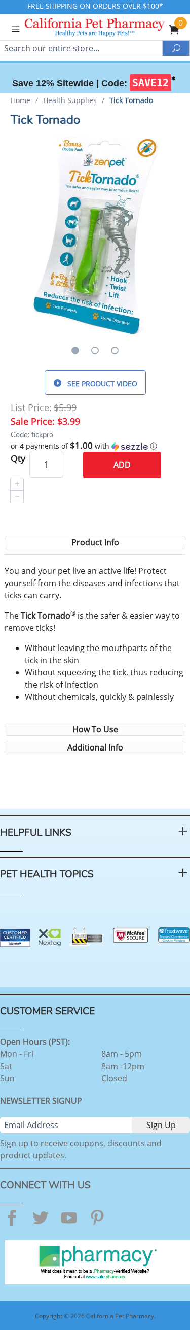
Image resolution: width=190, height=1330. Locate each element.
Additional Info (95, 747)
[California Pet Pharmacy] (108, 28)
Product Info (95, 542)
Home (20, 100)
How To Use (95, 729)
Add (122, 464)
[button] (95, 446)
